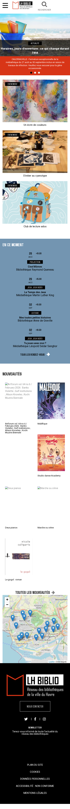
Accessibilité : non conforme (35, 786)
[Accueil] (22, 5)
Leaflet (51, 661)
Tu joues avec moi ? (35, 343)
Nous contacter (35, 706)
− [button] (7, 604)
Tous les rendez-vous (32, 354)
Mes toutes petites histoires (35, 317)
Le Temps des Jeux (35, 292)
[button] (44, 5)
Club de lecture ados (35, 226)
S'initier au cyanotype (35, 175)
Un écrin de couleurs (35, 124)
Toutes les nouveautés (32, 592)
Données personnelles (35, 778)
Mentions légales (35, 793)
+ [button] (7, 599)
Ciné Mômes (35, 266)
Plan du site (35, 764)
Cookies (35, 771)
